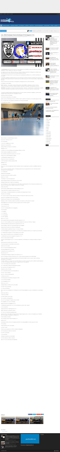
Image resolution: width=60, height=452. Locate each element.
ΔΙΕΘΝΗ (47, 130)
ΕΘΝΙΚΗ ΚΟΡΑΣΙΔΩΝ (48, 138)
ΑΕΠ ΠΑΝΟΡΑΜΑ (20, 36)
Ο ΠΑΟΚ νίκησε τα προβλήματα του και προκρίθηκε (36, 422)
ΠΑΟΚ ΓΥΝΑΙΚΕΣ (25, 36)
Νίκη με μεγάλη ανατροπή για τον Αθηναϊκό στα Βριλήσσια (54, 94)
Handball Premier (14, 25)
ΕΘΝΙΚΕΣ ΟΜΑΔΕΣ (6, 25)
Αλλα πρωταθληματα (39, 25)
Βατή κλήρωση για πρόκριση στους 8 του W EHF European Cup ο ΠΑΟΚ (22, 422)
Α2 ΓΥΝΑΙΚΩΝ (48, 125)
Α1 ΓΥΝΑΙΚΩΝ (21, 25)
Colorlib (5, 450)
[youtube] (54, 450)
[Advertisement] (28, 6)
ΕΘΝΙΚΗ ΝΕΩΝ (48, 141)
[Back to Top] (58, 450)
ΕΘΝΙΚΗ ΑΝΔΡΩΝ (48, 133)
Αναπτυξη (32, 25)
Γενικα (52, 25)
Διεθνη (56, 25)
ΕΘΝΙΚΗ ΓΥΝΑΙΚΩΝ (48, 135)
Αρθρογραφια (46, 25)
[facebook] (57, 14)
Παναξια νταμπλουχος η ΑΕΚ (50, 101)
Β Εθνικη (47, 128)
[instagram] (58, 14)
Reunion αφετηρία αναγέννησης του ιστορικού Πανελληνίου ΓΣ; (54, 64)
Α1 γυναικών (15, 36)
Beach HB (47, 117)
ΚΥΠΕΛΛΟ (26, 25)
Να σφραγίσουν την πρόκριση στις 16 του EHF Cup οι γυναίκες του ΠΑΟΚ (54, 88)
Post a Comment (4, 431)
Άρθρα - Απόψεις (48, 119)
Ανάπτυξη (47, 127)
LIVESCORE (11, 36)
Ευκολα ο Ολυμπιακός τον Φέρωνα (11, 445)
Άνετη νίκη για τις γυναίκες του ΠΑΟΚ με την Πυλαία (8, 422)
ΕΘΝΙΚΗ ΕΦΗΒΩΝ (48, 136)
